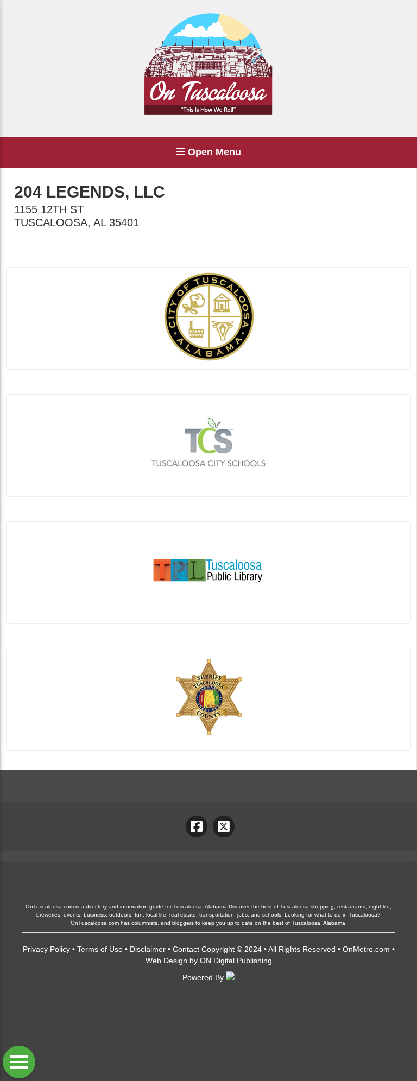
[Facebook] (196, 826)
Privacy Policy (46, 949)
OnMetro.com (366, 949)
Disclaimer (148, 949)
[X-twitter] (224, 826)
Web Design (166, 960)
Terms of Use (100, 949)
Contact (186, 949)
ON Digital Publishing (236, 960)
